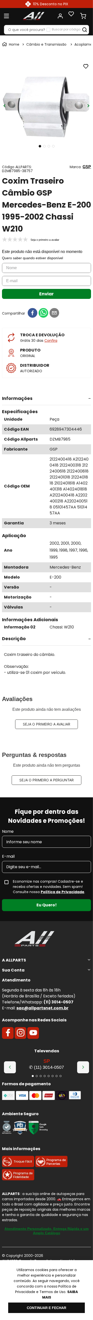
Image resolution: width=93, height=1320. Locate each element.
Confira (50, 340)
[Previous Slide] (10, 1067)
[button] (46, 398)
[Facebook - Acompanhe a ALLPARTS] (8, 1033)
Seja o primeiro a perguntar (46, 780)
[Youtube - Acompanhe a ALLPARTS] (33, 1033)
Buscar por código (66, 29)
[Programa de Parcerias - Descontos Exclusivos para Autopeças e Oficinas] (51, 1166)
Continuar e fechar (46, 1308)
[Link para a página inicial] (11, 44)
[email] (54, 313)
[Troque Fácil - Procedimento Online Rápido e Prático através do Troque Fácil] (18, 1166)
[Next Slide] (83, 1067)
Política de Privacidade (62, 891)
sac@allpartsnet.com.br (42, 1008)
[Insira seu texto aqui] (6, 1133)
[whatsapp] (43, 313)
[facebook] (32, 313)
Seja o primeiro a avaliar (46, 724)
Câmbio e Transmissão (46, 44)
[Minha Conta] (60, 16)
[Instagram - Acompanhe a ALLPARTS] (21, 1033)
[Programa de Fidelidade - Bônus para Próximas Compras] (18, 1179)
